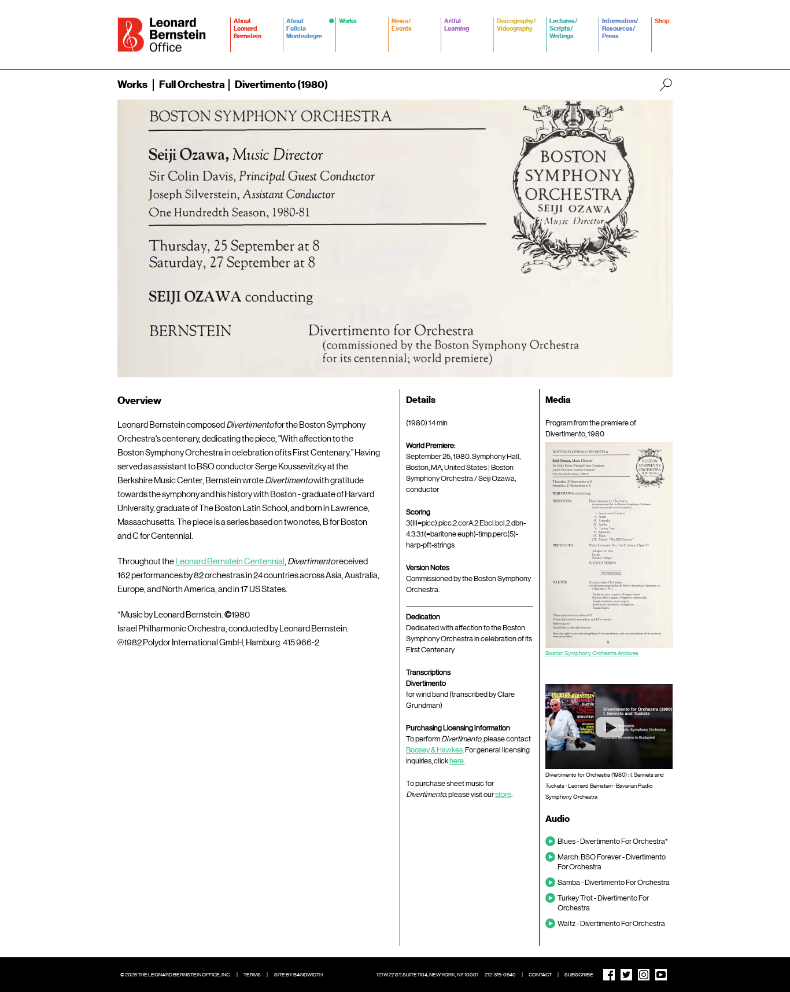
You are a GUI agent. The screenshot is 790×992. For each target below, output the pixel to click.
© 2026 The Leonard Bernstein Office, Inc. (175, 974)
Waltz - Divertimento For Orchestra (611, 923)
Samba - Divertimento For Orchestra (614, 882)
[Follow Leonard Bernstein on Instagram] (643, 974)
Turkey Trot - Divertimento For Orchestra (603, 903)
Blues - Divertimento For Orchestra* (613, 841)
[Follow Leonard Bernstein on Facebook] (609, 974)
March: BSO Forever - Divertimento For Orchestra (612, 862)
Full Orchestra (192, 84)
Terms (252, 974)
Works (132, 84)
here (456, 760)
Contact (540, 974)
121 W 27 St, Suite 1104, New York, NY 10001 (427, 974)
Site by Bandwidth (298, 974)
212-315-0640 (500, 974)
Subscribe (578, 974)
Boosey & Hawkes (434, 749)
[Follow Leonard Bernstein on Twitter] (626, 974)
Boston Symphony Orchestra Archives (591, 653)
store (503, 794)
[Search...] (666, 84)
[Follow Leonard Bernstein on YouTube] (661, 974)
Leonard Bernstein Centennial (230, 561)
